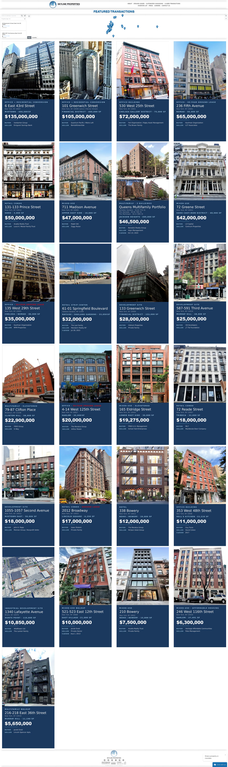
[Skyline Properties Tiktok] (108, 760)
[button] (130, 3)
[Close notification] (225, 755)
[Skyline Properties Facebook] (112, 760)
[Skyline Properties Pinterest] (119, 760)
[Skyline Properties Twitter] (116, 760)
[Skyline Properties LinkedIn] (123, 760)
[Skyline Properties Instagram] (104, 760)
